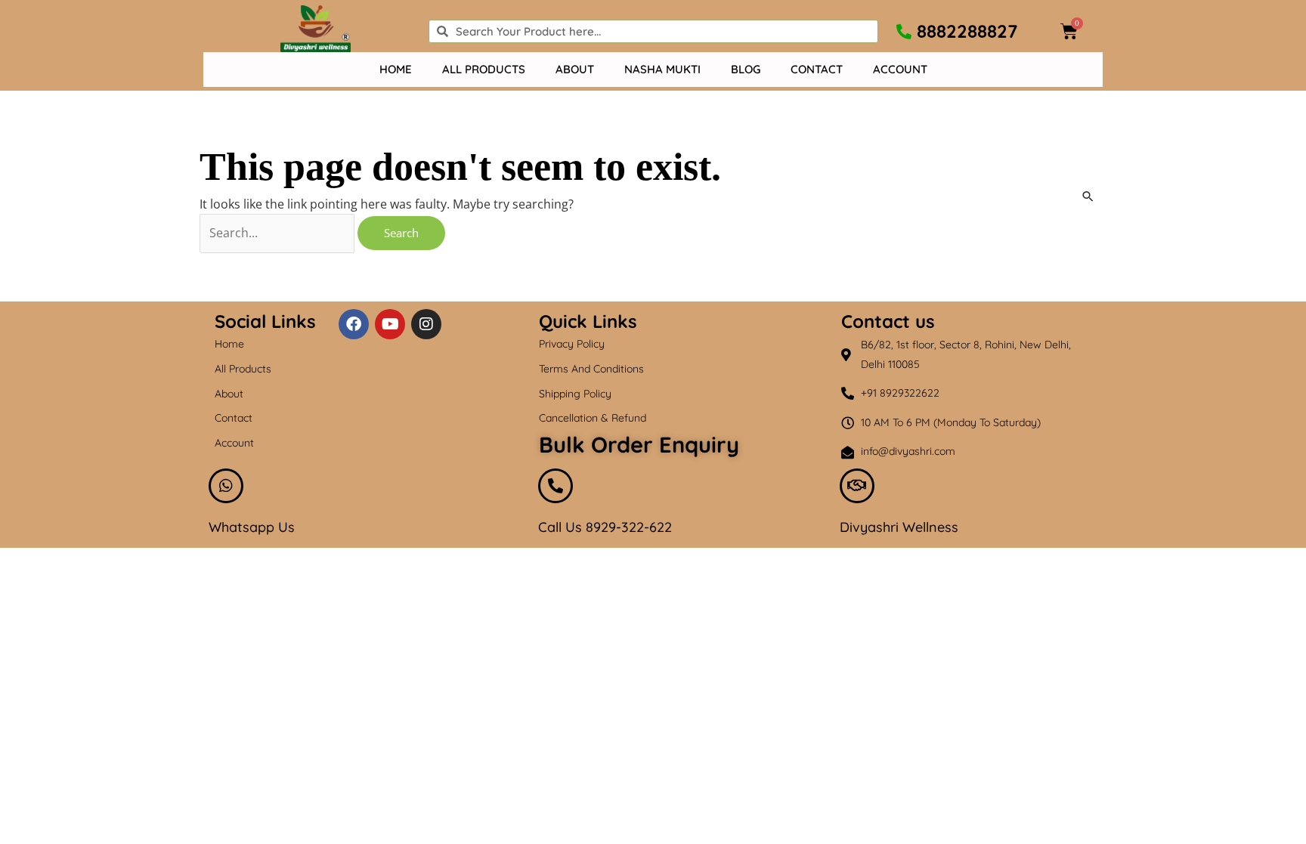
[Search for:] (278, 232)
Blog (745, 69)
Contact (817, 69)
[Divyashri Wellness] (857, 485)
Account (900, 69)
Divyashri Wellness (899, 527)
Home (395, 69)
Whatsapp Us (252, 527)
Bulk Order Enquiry (639, 444)
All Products (483, 69)
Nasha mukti (662, 69)
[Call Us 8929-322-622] (555, 485)
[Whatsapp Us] (226, 485)
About (575, 69)
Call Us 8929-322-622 (605, 527)
